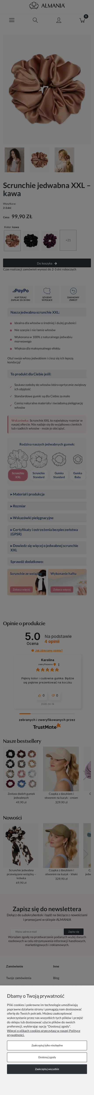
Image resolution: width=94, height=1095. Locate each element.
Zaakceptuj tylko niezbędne (47, 1045)
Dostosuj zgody (47, 1057)
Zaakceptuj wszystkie (47, 1069)
